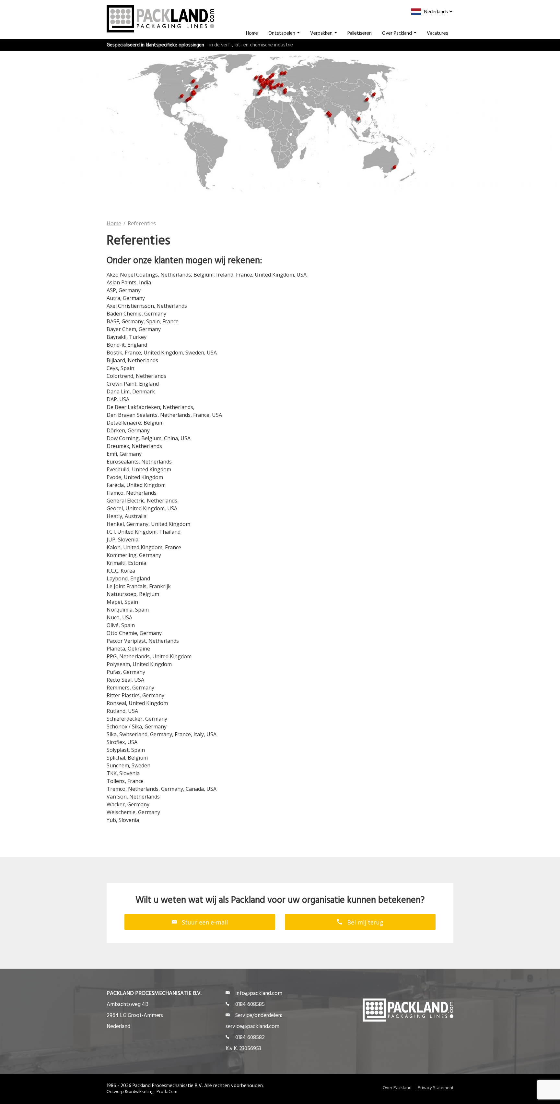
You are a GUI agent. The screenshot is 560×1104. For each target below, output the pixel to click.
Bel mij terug (364, 922)
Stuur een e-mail (204, 922)
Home (252, 33)
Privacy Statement (435, 1087)
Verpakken (321, 33)
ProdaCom (167, 1091)
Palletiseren (359, 33)
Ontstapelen (281, 33)
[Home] (160, 30)
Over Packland (397, 33)
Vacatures (437, 33)
